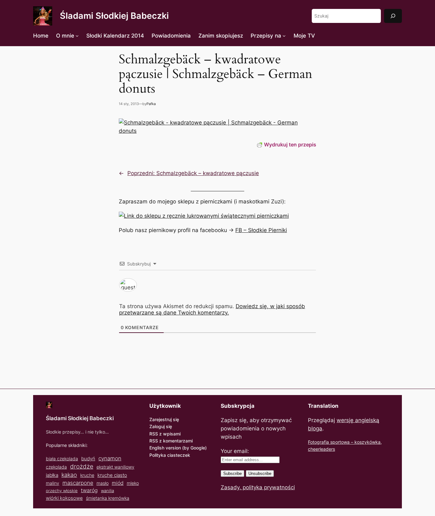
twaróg (89, 490)
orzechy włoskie (62, 490)
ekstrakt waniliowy (115, 467)
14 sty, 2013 (129, 104)
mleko (133, 483)
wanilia (107, 490)
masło (102, 483)
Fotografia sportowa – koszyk (338, 442)
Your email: (235, 451)
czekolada (56, 467)
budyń (88, 459)
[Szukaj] (393, 16)
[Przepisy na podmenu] (284, 35)
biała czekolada (62, 458)
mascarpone (77, 482)
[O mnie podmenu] (77, 35)
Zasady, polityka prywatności (258, 487)
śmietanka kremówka (107, 498)
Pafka (151, 104)
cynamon (109, 458)
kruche (87, 475)
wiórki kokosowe (64, 498)
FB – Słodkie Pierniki (261, 230)
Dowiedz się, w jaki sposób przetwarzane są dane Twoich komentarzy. (212, 309)
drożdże (81, 466)
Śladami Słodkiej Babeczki (114, 16)
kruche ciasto (112, 475)
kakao (69, 474)
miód (118, 483)
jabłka (52, 475)
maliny (52, 483)
